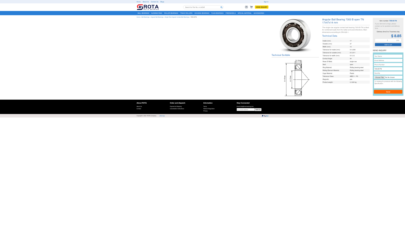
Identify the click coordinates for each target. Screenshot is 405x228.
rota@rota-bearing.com (247, 106)
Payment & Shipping (176, 106)
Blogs (162, 2)
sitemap (162, 116)
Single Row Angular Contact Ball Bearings (177, 17)
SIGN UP (258, 110)
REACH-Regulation (209, 108)
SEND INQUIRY (261, 7)
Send (388, 92)
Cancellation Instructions (177, 108)
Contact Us (154, 2)
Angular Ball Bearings (157, 17)
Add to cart (388, 44)
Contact (139, 108)
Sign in (266, 2)
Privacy (205, 111)
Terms (205, 106)
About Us (146, 2)
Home (139, 2)
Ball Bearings (145, 17)
